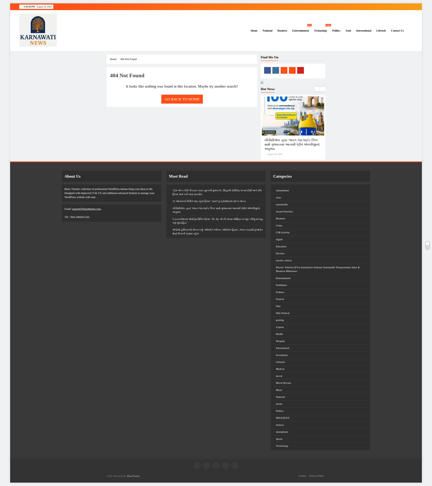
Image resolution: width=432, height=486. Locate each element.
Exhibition (281, 285)
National (267, 30)
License (302, 476)
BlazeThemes (133, 476)
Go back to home (182, 99)
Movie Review (283, 383)
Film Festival (282, 313)
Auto (348, 30)
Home (254, 30)
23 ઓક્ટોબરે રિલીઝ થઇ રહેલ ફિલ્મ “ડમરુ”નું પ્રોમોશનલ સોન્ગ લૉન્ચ (209, 201)
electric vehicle (284, 260)
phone (279, 403)
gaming (280, 320)
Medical (280, 369)
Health (279, 334)
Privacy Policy (316, 476)
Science (280, 425)
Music (279, 390)
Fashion (280, 292)
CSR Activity (283, 232)
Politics (336, 30)
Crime (279, 225)
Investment (282, 355)
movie (279, 376)
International (363, 30)
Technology (322, 29)
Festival (280, 299)
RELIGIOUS (282, 417)
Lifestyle (381, 30)
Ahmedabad (282, 190)
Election (280, 253)
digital (279, 239)
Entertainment (301, 29)
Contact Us (397, 30)
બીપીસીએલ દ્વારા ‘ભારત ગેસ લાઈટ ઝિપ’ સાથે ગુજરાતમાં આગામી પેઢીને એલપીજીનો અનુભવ (292, 144)
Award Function (284, 211)
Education (281, 246)
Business (282, 30)
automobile (282, 204)
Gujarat (280, 327)
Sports (279, 439)
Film (278, 306)
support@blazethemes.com (86, 208)
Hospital (280, 341)
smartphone (282, 432)
